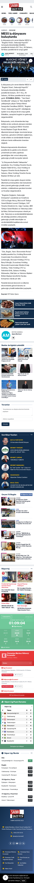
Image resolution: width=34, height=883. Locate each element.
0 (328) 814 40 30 (8, 686)
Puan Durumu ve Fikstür (23, 858)
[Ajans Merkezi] (6, 335)
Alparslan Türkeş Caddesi (18, 477)
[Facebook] (10, 843)
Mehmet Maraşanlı (17, 465)
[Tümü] (31, 435)
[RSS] (23, 843)
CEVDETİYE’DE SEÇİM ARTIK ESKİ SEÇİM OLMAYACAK (21, 486)
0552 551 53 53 (18, 832)
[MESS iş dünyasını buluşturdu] (17, 67)
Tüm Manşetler (9, 863)
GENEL (3, 13)
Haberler (4, 30)
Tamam (23, 880)
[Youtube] (17, 843)
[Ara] (31, 7)
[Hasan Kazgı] (5, 476)
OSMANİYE (23, 13)
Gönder (5, 424)
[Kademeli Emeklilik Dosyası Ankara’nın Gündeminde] (9, 368)
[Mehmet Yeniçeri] (5, 450)
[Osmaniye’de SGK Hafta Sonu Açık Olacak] (25, 352)
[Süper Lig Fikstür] (31, 753)
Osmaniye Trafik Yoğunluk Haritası (8, 858)
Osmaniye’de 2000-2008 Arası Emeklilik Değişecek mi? (8, 359)
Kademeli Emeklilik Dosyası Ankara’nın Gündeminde (8, 375)
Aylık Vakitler (6, 647)
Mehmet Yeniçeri (16, 447)
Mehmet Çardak (16, 457)
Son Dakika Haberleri (22, 864)
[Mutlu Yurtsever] (5, 441)
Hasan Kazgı (14, 475)
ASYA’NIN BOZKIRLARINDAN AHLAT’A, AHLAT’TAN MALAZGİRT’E (19, 451)
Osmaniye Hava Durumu (23, 853)
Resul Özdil (14, 482)
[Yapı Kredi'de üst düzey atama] (25, 368)
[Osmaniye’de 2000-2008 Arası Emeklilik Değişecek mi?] (9, 352)
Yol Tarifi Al (19, 674)
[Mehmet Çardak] (5, 458)
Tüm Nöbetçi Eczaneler (17, 695)
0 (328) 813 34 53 (8, 674)
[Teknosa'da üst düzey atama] (25, 384)
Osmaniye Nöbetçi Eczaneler (9, 853)
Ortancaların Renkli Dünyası (19, 442)
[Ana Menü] (2, 7)
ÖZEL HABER (12, 13)
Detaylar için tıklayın (17, 746)
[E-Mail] (13, 337)
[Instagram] (13, 843)
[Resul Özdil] (5, 485)
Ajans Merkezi (16, 334)
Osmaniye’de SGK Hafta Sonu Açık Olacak (23, 359)
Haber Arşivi (8, 868)
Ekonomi (12, 30)
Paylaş (5, 79)
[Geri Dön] (5, 877)
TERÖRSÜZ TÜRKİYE (17, 460)
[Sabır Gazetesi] (16, 7)
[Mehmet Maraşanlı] (5, 467)
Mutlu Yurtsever (16, 440)
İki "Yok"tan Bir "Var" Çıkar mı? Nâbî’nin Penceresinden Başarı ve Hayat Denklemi (20, 469)
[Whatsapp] (20, 843)
